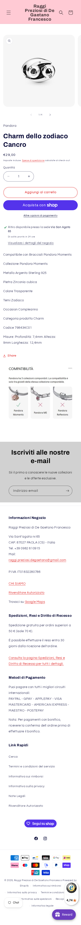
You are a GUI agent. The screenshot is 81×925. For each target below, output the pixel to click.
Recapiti (61, 899)
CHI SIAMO (17, 583)
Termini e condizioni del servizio (32, 766)
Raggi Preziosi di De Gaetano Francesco (38, 880)
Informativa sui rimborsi (26, 776)
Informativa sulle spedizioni (35, 899)
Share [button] (12, 355)
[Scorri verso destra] (50, 115)
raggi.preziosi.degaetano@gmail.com (37, 560)
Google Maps (35, 601)
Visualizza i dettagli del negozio (31, 243)
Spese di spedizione (33, 160)
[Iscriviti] (67, 491)
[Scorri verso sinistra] (31, 115)
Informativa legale (43, 906)
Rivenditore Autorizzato (26, 592)
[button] (8, 12)
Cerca (13, 756)
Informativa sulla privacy (27, 786)
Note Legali (17, 796)
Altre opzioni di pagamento (40, 215)
